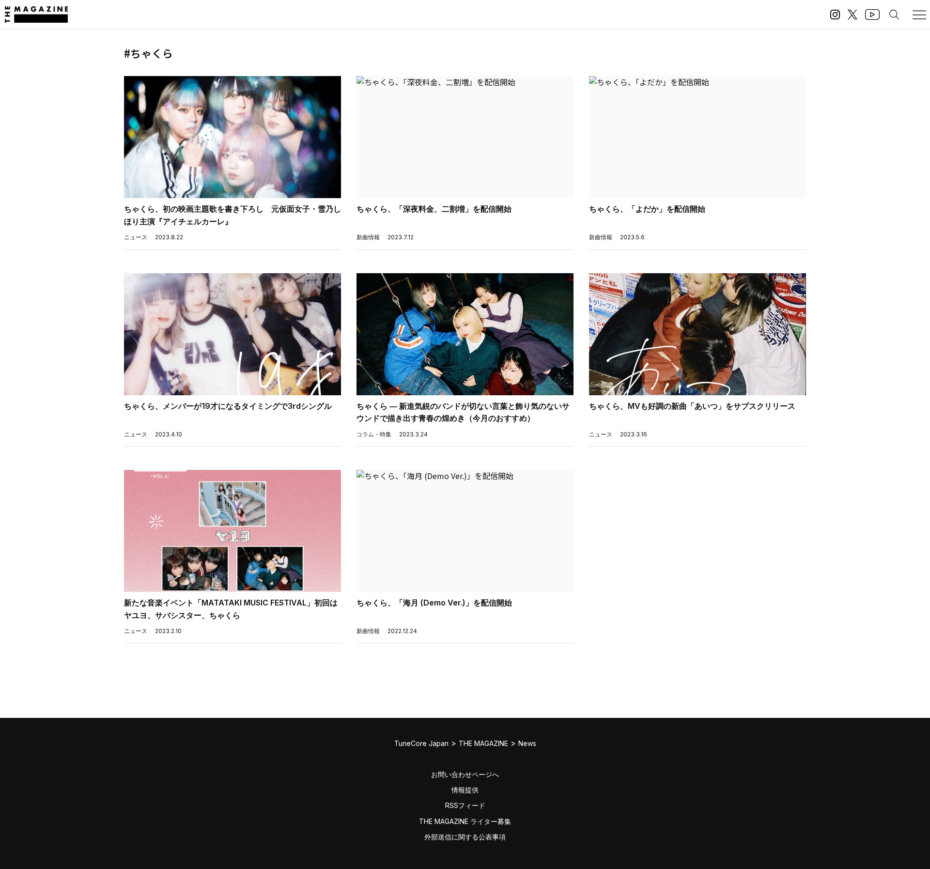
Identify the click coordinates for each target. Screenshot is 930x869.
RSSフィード (465, 805)
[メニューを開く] (919, 14)
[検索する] (894, 14)
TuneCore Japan (421, 743)
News (527, 743)
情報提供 (465, 790)
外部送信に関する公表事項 (465, 837)
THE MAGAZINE (483, 743)
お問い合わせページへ (465, 774)
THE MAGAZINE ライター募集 (465, 821)
